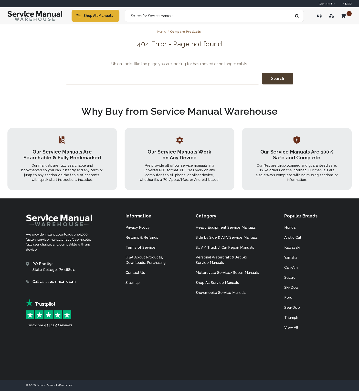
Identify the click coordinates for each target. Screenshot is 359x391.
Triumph (291, 317)
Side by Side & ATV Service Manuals (227, 237)
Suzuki (290, 277)
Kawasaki (292, 247)
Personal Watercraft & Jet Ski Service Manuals (221, 260)
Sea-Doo (292, 307)
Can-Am (291, 267)
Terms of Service (141, 247)
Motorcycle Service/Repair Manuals (227, 272)
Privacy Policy (138, 227)
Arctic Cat (292, 237)
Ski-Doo (291, 287)
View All (291, 327)
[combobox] (214, 16)
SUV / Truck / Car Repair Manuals (225, 247)
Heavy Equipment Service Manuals (226, 227)
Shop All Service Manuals (217, 282)
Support (319, 15)
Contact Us (326, 3)
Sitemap (133, 282)
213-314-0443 (63, 281)
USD (348, 3)
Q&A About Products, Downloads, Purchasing (146, 260)
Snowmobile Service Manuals (221, 292)
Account (331, 15)
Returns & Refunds (142, 237)
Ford (288, 297)
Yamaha (290, 257)
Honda (290, 227)
